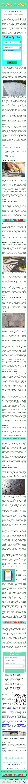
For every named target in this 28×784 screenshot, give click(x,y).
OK (25, 783)
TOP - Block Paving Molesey (9, 753)
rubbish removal (19, 721)
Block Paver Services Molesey (11, 650)
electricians (5, 724)
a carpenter (20, 724)
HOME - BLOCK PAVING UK (14, 764)
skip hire (10, 726)
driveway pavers (6, 717)
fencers (9, 725)
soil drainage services (13, 716)
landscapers (21, 725)
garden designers (6, 709)
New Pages (9, 771)
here (3, 646)
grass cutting (20, 711)
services (18, 613)
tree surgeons (12, 722)
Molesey (24, 442)
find (7, 628)
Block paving (18, 20)
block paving (12, 460)
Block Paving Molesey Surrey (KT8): (11, 18)
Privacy (25, 771)
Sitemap (3, 771)
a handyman (11, 720)
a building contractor (11, 708)
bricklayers (11, 712)
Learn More (18, 783)
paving (6, 506)
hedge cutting (20, 715)
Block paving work (7, 442)
